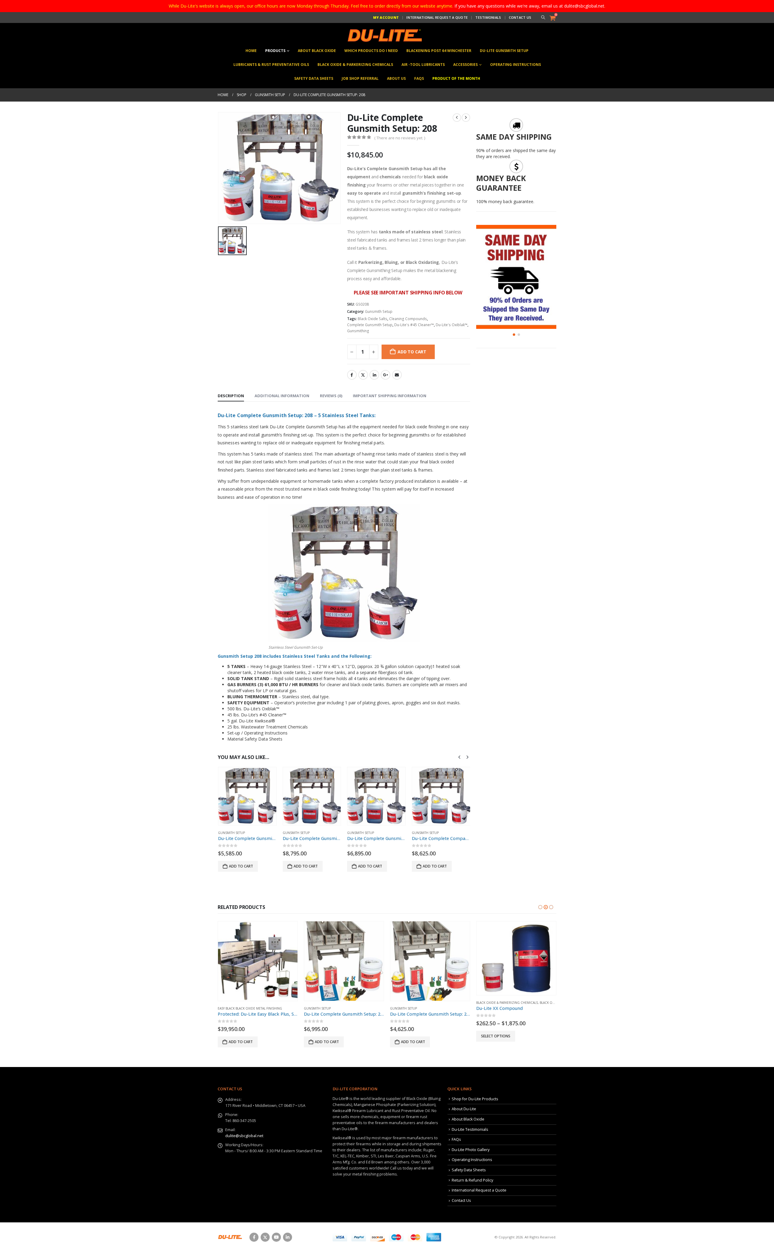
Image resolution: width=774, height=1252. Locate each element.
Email (397, 375)
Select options (495, 1036)
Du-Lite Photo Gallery (470, 1149)
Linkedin (287, 1237)
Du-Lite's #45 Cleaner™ (414, 324)
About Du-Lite (464, 1108)
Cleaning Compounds (408, 318)
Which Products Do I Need (371, 50)
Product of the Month (456, 78)
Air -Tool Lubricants (423, 64)
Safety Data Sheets (313, 78)
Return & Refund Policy (472, 1180)
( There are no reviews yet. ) (399, 138)
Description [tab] (231, 395)
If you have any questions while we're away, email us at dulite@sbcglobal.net (529, 6)
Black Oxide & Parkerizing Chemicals (355, 64)
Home (251, 50)
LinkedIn (374, 375)
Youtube (276, 1237)
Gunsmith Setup (378, 311)
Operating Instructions (515, 64)
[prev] (457, 117)
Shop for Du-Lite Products (475, 1098)
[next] (466, 117)
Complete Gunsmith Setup (369, 324)
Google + (385, 375)
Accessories (465, 64)
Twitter (363, 375)
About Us (396, 78)
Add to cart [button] (241, 866)
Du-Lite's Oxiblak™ (451, 324)
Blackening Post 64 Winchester (438, 50)
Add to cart (412, 352)
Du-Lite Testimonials (470, 1129)
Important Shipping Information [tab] (389, 395)
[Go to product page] (247, 796)
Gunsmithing (358, 330)
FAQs (419, 78)
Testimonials (488, 17)
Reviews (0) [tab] (331, 395)
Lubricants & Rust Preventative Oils (271, 64)
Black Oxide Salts (372, 318)
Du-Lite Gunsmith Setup (504, 50)
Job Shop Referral (360, 78)
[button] (543, 17)
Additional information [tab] (282, 395)
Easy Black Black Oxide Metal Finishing (250, 1008)
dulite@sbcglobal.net (244, 1135)
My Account (386, 17)
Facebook (352, 375)
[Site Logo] (384, 35)
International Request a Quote (437, 17)
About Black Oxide (317, 50)
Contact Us (520, 17)
